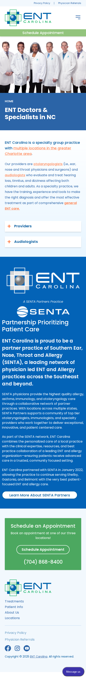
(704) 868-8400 (43, 562)
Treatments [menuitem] (14, 601)
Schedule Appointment (43, 32)
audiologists (15, 175)
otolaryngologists (48, 164)
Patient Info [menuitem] (14, 607)
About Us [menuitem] (12, 612)
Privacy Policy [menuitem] (42, 3)
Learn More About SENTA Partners (39, 495)
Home (9, 101)
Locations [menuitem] (12, 618)
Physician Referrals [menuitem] (69, 3)
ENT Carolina (38, 657)
